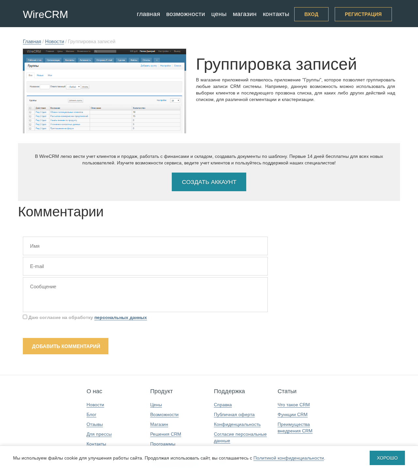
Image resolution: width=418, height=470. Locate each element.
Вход (311, 14)
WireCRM (45, 14)
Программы (162, 443)
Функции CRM (293, 414)
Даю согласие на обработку (87, 317)
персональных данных (120, 317)
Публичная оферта (234, 414)
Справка (223, 404)
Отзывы (95, 424)
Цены (219, 13)
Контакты (276, 13)
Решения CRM (165, 434)
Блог (91, 414)
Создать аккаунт (209, 182)
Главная (148, 13)
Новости (95, 404)
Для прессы (99, 434)
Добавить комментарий (66, 346)
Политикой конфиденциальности (288, 458)
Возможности (185, 13)
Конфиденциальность (237, 424)
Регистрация (363, 14)
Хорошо (387, 458)
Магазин (245, 13)
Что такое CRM (294, 404)
